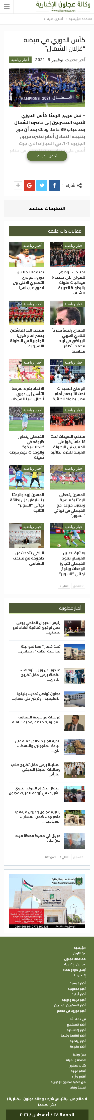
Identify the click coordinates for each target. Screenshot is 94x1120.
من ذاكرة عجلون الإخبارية (68, 1082)
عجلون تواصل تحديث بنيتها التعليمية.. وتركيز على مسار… (36, 696)
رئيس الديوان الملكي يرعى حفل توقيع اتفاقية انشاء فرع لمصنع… (36, 627)
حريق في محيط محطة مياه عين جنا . (37, 838)
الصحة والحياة (76, 1060)
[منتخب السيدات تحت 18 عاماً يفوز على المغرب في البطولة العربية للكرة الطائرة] (67, 419)
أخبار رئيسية (77, 983)
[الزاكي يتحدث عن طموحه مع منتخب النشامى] (26, 535)
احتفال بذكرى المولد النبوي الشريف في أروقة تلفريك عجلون (34, 790)
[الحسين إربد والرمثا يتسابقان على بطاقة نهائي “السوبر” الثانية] (26, 477)
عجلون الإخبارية (75, 964)
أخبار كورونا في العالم (71, 1010)
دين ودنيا (79, 1054)
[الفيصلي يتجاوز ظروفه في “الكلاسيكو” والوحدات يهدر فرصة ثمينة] (26, 419)
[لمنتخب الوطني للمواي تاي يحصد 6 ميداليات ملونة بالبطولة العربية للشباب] (67, 254)
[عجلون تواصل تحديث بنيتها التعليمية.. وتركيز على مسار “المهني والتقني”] (74, 699)
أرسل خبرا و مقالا (74, 969)
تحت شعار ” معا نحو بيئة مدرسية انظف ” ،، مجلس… (39, 648)
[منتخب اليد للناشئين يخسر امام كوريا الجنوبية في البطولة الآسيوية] (26, 313)
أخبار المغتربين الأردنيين (70, 1005)
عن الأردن (79, 953)
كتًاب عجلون (77, 1065)
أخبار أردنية (78, 994)
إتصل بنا (80, 975)
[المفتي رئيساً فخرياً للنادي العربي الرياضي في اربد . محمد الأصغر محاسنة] (67, 313)
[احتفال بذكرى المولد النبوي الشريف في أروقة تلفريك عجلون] (74, 794)
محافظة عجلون (75, 958)
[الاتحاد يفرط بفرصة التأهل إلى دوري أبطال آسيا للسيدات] (26, 371)
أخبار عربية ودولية (74, 999)
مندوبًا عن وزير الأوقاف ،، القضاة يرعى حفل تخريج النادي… (40, 675)
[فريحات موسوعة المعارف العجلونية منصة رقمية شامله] (74, 723)
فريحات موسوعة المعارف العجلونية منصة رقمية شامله (36, 719)
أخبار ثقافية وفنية (73, 1035)
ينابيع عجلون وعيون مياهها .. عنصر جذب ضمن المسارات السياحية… (36, 817)
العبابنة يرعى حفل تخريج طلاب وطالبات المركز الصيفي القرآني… (35, 769)
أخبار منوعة (78, 1046)
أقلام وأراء (78, 1076)
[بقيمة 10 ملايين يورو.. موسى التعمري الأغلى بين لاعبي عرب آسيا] (26, 254)
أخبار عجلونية (76, 988)
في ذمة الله (78, 1019)
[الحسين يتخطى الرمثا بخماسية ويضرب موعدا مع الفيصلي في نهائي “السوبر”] (67, 477)
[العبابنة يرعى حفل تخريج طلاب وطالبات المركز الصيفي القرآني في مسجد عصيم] (74, 770)
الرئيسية (80, 947)
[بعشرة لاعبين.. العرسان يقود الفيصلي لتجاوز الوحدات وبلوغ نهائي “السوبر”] (67, 535)
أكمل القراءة (46, 156)
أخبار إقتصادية (76, 1030)
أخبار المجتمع (76, 1024)
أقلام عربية (78, 1071)
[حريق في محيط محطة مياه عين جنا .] (74, 841)
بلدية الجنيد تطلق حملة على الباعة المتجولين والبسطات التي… (37, 746)
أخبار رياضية (20, 60)
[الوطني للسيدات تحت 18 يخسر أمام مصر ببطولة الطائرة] (67, 371)
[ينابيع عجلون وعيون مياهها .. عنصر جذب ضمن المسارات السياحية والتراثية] (74, 818)
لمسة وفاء (78, 1087)
